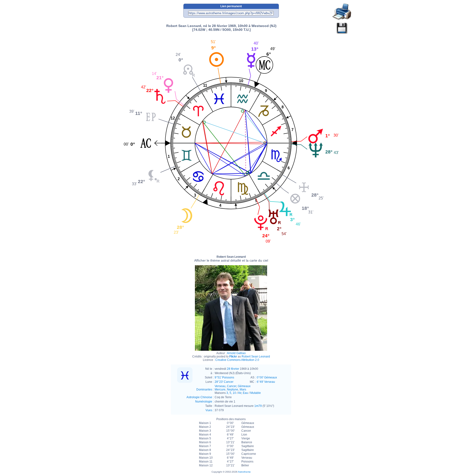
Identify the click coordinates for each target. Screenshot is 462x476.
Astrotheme (244, 471)
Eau (245, 393)
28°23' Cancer (224, 381)
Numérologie (203, 401)
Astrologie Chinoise (199, 397)
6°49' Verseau (266, 381)
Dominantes (204, 389)
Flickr (233, 356)
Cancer (231, 386)
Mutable (255, 393)
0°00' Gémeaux (267, 377)
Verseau (220, 386)
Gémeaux (244, 386)
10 (234, 393)
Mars (243, 389)
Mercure (220, 389)
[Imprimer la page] (342, 12)
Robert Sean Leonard (231, 258)
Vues (208, 410)
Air (239, 393)
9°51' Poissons (224, 377)
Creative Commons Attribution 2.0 (237, 360)
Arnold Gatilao (236, 353)
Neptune (232, 389)
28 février (233, 368)
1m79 (258, 406)
